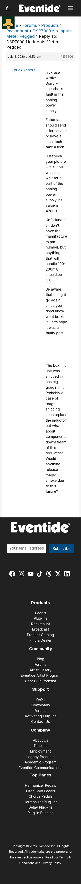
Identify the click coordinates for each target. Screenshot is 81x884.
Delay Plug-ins (40, 807)
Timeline (40, 746)
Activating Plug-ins (40, 716)
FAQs (40, 700)
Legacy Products (40, 757)
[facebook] (13, 574)
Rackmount (17, 30)
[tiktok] (41, 574)
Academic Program (40, 762)
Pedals (40, 613)
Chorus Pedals (41, 796)
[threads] (50, 574)
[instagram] (22, 574)
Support (40, 689)
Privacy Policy (51, 863)
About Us (40, 740)
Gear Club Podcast (40, 681)
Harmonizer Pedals (40, 785)
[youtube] (31, 574)
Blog (40, 659)
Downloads (40, 705)
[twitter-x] (59, 574)
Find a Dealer (41, 640)
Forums (29, 25)
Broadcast (40, 629)
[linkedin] (68, 574)
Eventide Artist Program (40, 675)
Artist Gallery (41, 670)
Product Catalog (40, 635)
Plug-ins (40, 618)
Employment (40, 751)
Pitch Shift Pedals (40, 791)
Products (50, 25)
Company (40, 730)
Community (40, 648)
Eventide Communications (40, 768)
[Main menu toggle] (71, 8)
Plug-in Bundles (40, 813)
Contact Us (40, 722)
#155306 (67, 57)
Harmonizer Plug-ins (40, 802)
